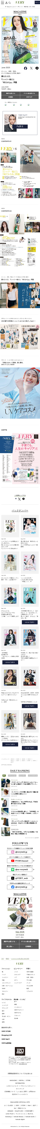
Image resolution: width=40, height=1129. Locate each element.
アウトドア (5, 1008)
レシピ (4, 1002)
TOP (2, 958)
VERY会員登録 (6, 1043)
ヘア (15, 977)
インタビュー (18, 1007)
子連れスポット (31, 974)
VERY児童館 (30, 972)
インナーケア (18, 983)
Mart (29, 1105)
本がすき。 (31, 1113)
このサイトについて (12, 1086)
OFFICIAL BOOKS (6, 765)
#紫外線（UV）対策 (29, 6)
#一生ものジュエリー (11, 6)
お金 (3, 1019)
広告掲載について (10, 1091)
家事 (3, 1013)
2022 (12, 760)
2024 (23, 759)
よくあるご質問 (22, 1091)
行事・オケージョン (7, 985)
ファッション (6, 968)
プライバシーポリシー (27, 1086)
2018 (34, 760)
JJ (5, 1105)
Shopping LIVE (7, 1035)
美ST (34, 1105)
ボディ (16, 980)
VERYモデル (17, 1012)
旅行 (3, 1011)
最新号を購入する (10, 93)
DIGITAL (21, 1080)
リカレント (17, 1015)
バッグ (4, 974)
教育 (28, 988)
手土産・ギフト (6, 1016)
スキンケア (17, 974)
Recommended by (29, 837)
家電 (3, 1022)
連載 (15, 1004)
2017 (12, 762)
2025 (17, 759)
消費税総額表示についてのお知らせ (20, 1073)
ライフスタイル (7, 999)
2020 (23, 760)
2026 (12, 759)
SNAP (3, 988)
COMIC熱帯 (29, 1111)
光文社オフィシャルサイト (20, 1094)
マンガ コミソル (21, 1113)
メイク (16, 972)
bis (15, 1108)
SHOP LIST (29, 97)
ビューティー (18, 968)
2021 (17, 760)
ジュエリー (5, 977)
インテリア (5, 1005)
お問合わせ (32, 1091)
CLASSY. (10, 1105)
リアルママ (30, 991)
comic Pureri (10, 1113)
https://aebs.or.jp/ (23, 1063)
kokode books (30, 1116)
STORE (28, 1080)
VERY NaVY (6, 1039)
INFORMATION (20, 1083)
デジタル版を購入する (29, 93)
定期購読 (10, 97)
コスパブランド (6, 983)
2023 (29, 759)
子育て (28, 968)
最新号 (7, 958)
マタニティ (5, 991)
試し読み (9, 946)
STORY (23, 1105)
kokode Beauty (18, 1116)
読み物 (16, 1018)
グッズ (28, 983)
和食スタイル (22, 1108)
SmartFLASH (19, 1111)
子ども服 (29, 980)
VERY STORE (6, 1031)
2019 (28, 760)
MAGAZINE (13, 1080)
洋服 (3, 980)
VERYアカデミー (19, 1010)
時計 (3, 994)
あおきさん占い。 (7, 1027)
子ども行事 (30, 985)
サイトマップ (20, 1088)
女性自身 (10, 1111)
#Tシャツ (20, 6)
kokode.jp (8, 1116)
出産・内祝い (30, 977)
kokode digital (20, 1119)
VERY (17, 1105)
